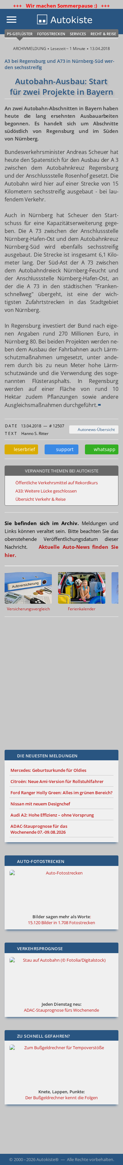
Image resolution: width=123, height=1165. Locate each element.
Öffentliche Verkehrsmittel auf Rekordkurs (56, 483)
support (63, 449)
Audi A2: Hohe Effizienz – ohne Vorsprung (52, 815)
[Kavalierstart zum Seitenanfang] (109, 1151)
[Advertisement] (61, 678)
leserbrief (23, 449)
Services (78, 33)
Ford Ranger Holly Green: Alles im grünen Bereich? (61, 793)
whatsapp (103, 449)
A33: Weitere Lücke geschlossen (46, 491)
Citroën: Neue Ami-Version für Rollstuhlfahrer (57, 781)
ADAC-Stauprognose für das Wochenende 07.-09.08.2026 (38, 829)
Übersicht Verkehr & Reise (40, 499)
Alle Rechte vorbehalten (90, 1159)
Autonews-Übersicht (95, 429)
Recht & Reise (103, 33)
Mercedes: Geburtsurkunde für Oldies (48, 770)
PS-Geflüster (19, 33)
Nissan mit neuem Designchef (40, 804)
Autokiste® (47, 1159)
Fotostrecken (51, 33)
